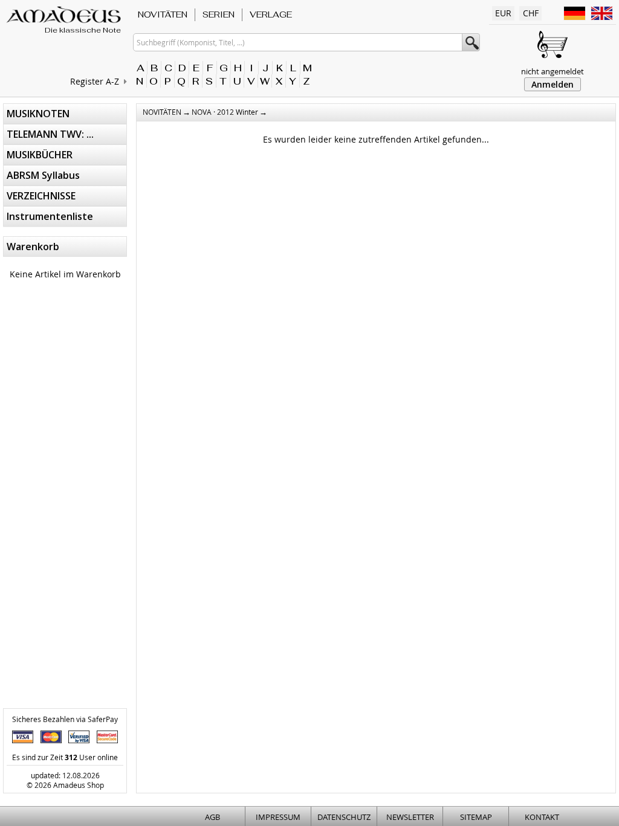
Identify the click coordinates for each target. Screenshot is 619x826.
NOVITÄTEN (162, 14)
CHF (530, 13)
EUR (503, 13)
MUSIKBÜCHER (40, 154)
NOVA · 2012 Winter (225, 112)
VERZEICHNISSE (41, 195)
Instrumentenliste (50, 216)
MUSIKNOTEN (38, 113)
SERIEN (219, 14)
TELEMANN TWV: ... (50, 134)
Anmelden (552, 84)
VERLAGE (271, 14)
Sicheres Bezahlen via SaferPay (65, 719)
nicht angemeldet (552, 71)
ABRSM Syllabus (43, 175)
